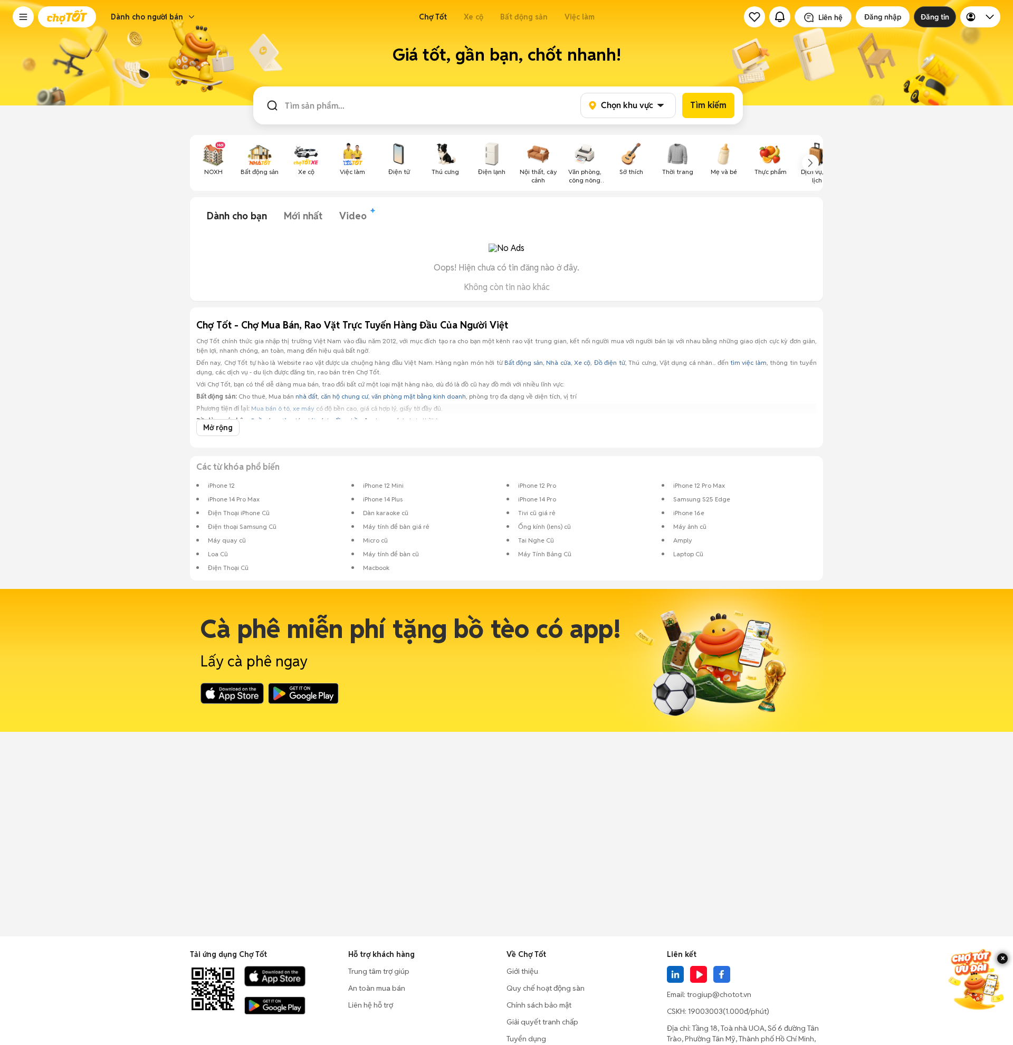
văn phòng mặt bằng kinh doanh (418, 396)
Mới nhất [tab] (303, 216)
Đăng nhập (882, 17)
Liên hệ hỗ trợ (370, 1005)
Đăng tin (935, 17)
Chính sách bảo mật (538, 1005)
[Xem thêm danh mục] (810, 162)
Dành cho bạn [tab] (237, 216)
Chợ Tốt (433, 17)
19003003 (705, 1011)
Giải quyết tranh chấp (542, 1022)
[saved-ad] (754, 16)
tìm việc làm (748, 362)
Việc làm (580, 17)
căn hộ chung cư (344, 396)
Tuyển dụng (526, 1038)
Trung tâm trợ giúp (378, 971)
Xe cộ (473, 17)
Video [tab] (353, 216)
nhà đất (306, 396)
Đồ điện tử (609, 362)
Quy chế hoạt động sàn (545, 988)
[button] (23, 16)
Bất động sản (524, 17)
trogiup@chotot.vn (719, 994)
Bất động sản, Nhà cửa (537, 362)
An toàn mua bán (376, 988)
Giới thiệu (522, 971)
